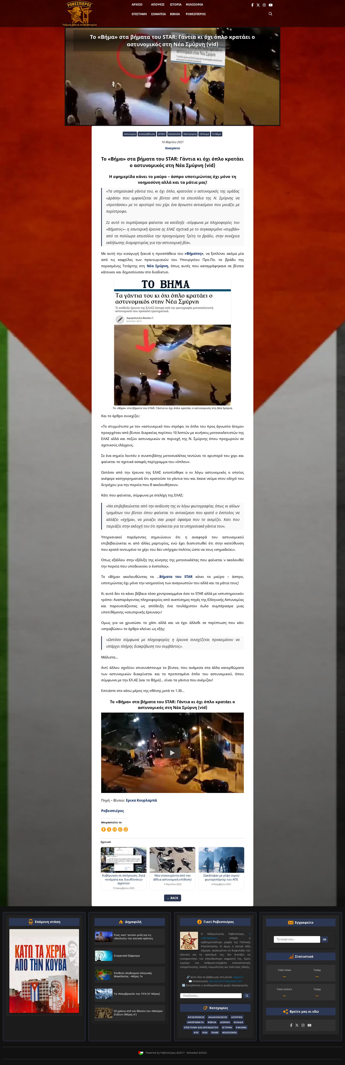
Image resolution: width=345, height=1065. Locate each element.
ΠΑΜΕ (214, 1032)
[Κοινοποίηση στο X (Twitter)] (109, 829)
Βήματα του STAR (175, 576)
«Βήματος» (194, 253)
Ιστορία (175, 4)
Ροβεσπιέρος (196, 14)
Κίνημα (241, 1027)
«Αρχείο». (238, 977)
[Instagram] (264, 5)
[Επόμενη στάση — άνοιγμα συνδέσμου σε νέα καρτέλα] (44, 971)
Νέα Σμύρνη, (158, 265)
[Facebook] (252, 5)
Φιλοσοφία (194, 4)
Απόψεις (157, 4)
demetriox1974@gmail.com (225, 981)
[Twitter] (258, 5)
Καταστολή (174, 134)
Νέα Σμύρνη (190, 134)
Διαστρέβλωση (147, 134)
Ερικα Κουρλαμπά (141, 800)
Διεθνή (225, 1022)
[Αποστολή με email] (114, 829)
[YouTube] (271, 5)
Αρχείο (137, 4)
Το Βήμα (216, 134)
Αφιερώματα (195, 1022)
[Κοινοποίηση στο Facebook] (103, 829)
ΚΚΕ (196, 1032)
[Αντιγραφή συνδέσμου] (120, 829)
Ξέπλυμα (204, 134)
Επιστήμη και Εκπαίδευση (201, 1027)
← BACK (172, 898)
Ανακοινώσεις (217, 1017)
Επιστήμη (139, 14)
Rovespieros (172, 148)
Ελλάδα (238, 1022)
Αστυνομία (130, 134)
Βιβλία (175, 14)
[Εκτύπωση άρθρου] (125, 829)
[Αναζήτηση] (270, 14)
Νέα (204, 1032)
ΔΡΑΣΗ (161, 134)
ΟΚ (324, 939)
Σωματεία (158, 14)
